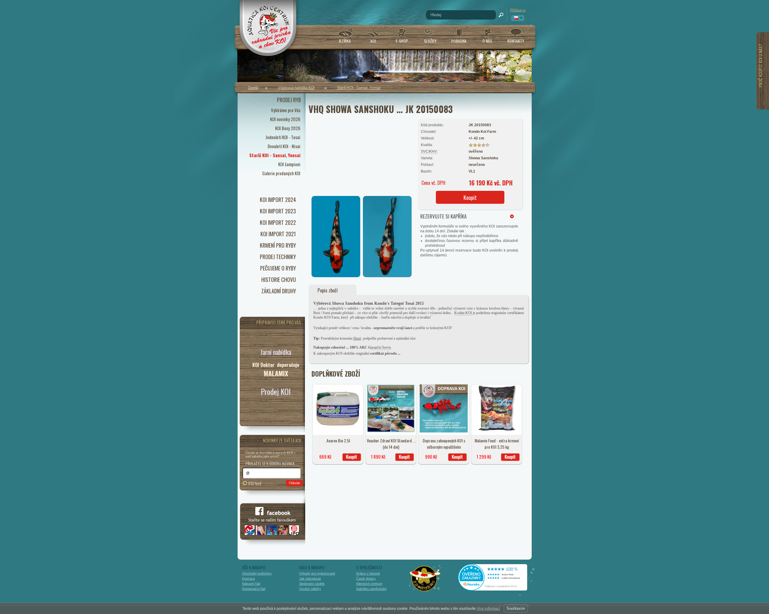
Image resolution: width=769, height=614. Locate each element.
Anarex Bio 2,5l (338, 440)
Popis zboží (328, 290)
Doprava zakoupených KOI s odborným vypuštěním (444, 443)
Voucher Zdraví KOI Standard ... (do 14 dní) (391, 443)
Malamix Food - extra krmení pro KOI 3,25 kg (497, 443)
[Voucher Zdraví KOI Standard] (391, 431)
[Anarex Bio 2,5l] (338, 431)
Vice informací (488, 608)
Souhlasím (515, 608)
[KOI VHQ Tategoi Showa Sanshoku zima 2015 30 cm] (387, 275)
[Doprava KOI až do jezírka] (444, 431)
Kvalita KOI (463, 313)
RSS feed (254, 483)
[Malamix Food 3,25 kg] (497, 431)
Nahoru (544, 583)
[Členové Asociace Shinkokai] (425, 578)
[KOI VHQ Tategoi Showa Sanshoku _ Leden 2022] (336, 275)
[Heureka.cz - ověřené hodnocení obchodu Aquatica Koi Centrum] (497, 588)
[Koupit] (351, 457)
